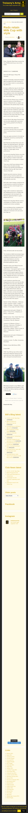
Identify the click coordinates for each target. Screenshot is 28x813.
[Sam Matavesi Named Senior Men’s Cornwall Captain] (14, 680)
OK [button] (19, 810)
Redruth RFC (10, 783)
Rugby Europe (10, 784)
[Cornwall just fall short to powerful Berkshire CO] (14, 691)
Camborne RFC (11, 756)
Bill (20, 37)
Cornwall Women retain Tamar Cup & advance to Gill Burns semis (14, 456)
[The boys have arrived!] (14, 563)
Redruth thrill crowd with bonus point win (14, 400)
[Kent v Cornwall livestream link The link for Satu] (14, 616)
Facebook (10, 504)
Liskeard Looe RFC (11, 773)
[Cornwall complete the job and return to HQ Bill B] (14, 595)
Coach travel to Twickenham (14, 436)
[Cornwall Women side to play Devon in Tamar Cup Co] (14, 637)
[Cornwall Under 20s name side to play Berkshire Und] (14, 701)
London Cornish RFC (12, 774)
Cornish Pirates (10, 758)
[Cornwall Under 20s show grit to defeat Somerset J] (14, 723)
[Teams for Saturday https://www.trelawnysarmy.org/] (14, 584)
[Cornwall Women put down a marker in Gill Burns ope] (14, 648)
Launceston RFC (11, 771)
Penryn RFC (10, 778)
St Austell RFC (10, 789)
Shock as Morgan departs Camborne (13, 398)
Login (11, 10)
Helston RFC (10, 768)
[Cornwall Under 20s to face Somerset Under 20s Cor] (14, 733)
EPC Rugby (9, 763)
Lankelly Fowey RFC (12, 769)
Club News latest (13, 467)
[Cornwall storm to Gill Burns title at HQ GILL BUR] (14, 552)
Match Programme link (12, 472)
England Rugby (10, 761)
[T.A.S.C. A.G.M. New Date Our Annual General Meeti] (14, 531)
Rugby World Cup (11, 786)
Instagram (10, 516)
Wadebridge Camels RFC (13, 796)
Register (16, 10)
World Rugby (10, 797)
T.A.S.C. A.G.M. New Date (13, 418)
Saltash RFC (10, 788)
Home (5, 22)
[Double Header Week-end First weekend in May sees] (14, 712)
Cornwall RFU (10, 760)
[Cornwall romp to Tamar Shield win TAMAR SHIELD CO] (14, 669)
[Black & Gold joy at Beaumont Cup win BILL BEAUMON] (14, 542)
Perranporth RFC (11, 781)
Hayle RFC (9, 766)
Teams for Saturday (11, 432)
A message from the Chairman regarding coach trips (13, 479)
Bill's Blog (9, 22)
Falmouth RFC (10, 765)
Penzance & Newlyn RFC (13, 779)
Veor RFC (9, 794)
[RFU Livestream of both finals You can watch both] (14, 574)
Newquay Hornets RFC (12, 776)
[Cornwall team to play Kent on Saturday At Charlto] (14, 606)
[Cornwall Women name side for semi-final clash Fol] (14, 627)
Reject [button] (23, 810)
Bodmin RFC (10, 753)
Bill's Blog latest (13, 414)
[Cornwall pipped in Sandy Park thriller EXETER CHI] (14, 659)
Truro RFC (9, 792)
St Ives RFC (10, 791)
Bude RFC (9, 755)
